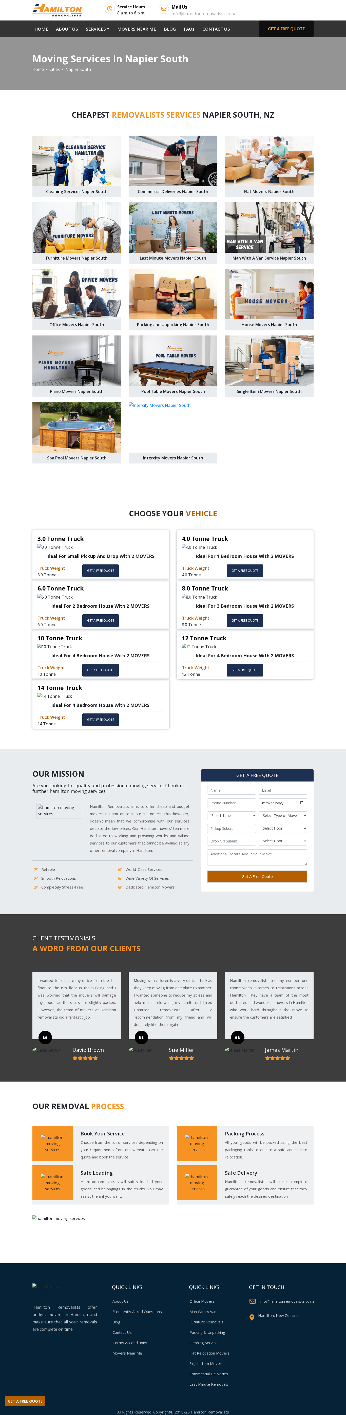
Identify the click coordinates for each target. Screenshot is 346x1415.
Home (38, 69)
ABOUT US (67, 29)
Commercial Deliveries (208, 1373)
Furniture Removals (206, 1321)
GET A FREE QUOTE (286, 29)
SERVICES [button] (96, 29)
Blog (116, 1321)
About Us (120, 1301)
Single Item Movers (206, 1363)
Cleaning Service (203, 1342)
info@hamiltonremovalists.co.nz (287, 1301)
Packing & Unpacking (207, 1332)
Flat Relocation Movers (209, 1353)
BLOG (170, 29)
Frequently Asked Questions (137, 1311)
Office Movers (202, 1301)
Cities (54, 69)
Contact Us (122, 1332)
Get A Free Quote (257, 876)
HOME (42, 29)
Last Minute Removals (208, 1384)
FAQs (189, 29)
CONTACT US (216, 29)
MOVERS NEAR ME (136, 29)
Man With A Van (202, 1311)
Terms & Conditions (129, 1342)
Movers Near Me (127, 1353)
